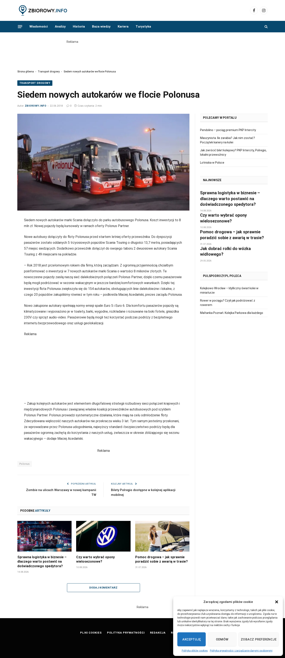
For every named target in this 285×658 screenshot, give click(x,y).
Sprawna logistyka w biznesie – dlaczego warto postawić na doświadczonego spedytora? (42, 561)
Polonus (24, 463)
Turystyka (143, 26)
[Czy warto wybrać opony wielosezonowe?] (103, 536)
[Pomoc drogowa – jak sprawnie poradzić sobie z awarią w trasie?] (162, 536)
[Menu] (20, 26)
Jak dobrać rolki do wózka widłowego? (225, 251)
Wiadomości (38, 26)
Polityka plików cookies (195, 650)
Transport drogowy (49, 71)
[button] (277, 602)
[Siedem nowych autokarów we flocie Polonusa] (103, 162)
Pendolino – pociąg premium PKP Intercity (228, 130)
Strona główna (25, 71)
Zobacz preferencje (258, 639)
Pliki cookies (91, 632)
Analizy (60, 26)
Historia (79, 26)
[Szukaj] (266, 26)
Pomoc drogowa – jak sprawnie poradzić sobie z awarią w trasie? (161, 559)
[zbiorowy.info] (43, 10)
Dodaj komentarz (103, 587)
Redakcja (158, 632)
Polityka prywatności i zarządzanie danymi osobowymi (241, 650)
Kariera (123, 26)
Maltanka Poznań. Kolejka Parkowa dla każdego (231, 312)
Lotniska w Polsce (212, 162)
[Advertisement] (142, 53)
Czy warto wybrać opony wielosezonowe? (95, 559)
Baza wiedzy (101, 26)
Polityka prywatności (126, 632)
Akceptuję (191, 639)
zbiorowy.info (35, 105)
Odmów (222, 639)
